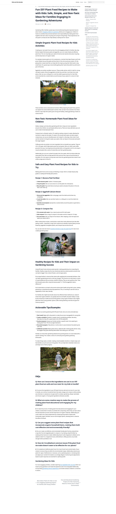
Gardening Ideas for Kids (91, 65)
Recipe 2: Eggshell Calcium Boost (92, 23)
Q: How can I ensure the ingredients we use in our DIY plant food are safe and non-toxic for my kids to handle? (92, 38)
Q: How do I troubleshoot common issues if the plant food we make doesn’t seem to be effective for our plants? (92, 61)
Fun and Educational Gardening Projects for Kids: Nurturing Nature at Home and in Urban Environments (70, 482)
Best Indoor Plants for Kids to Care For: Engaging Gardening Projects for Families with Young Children (47, 482)
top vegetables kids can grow (67, 465)
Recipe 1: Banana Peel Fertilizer (91, 20)
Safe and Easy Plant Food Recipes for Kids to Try (90, 16)
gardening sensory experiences (51, 468)
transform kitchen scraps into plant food (61, 229)
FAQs (86, 34)
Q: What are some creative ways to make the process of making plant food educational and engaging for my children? (92, 45)
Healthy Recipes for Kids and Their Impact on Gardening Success (91, 29)
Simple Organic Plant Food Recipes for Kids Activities (91, 9)
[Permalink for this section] (46, 45)
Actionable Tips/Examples (91, 32)
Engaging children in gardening (51, 32)
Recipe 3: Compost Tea (91, 26)
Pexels (65, 104)
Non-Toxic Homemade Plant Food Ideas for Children (91, 13)
